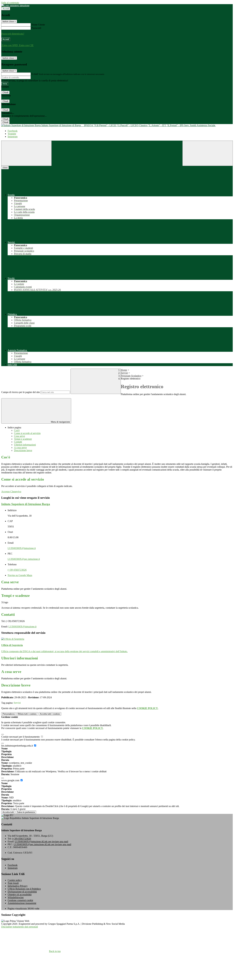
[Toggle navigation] (26, 153)
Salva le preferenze (26, 812)
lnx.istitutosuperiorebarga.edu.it (17, 745)
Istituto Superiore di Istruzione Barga (25, 504)
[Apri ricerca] (207, 153)
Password (36, 28)
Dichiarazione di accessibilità (22, 891)
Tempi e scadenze (23, 439)
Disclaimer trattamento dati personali (19, 926)
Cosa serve (19, 436)
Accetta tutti (50, 714)
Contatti (18, 441)
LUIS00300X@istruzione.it (22, 548)
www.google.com (10, 780)
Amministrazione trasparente (22, 903)
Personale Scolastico (131, 375)
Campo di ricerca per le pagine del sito (20, 392)
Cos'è (17, 430)
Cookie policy (15, 880)
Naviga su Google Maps (20, 575)
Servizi (124, 373)
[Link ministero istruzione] (15, 5)
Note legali (13, 883)
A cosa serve (20, 447)
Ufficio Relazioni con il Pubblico (24, 888)
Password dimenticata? (12, 33)
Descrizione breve (23, 450)
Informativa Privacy (18, 886)
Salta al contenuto (10, 2)
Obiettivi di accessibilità (20, 894)
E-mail (34, 74)
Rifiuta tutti (27, 714)
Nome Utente (38, 24)
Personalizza (8, 714)
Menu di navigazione (60, 422)
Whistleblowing (16, 897)
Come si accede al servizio (27, 433)
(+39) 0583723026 (17, 569)
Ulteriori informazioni (25, 444)
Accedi (6, 8)
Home (124, 370)
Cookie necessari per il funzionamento (20, 736)
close (5, 167)
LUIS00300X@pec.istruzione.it (24, 559)
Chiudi (5, 92)
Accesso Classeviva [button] (11, 491)
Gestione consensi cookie (20, 900)
